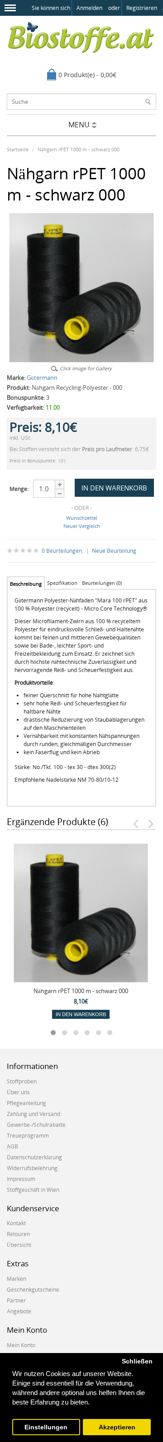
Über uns (18, 1092)
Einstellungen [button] (45, 1427)
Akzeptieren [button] (117, 1427)
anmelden (89, 8)
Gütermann (42, 377)
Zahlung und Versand (33, 1114)
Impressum (21, 1179)
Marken (16, 1279)
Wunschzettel (81, 517)
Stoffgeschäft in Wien (33, 1190)
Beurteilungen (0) (102, 582)
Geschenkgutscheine (33, 1289)
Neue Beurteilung (114, 551)
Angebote (19, 1311)
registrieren (141, 8)
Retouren (18, 1234)
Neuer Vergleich (81, 526)
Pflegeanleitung (26, 1103)
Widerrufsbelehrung (32, 1168)
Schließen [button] (137, 1361)
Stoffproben (22, 1081)
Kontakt (16, 1223)
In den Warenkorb (81, 1014)
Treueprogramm (28, 1135)
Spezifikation (62, 582)
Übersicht (19, 1245)
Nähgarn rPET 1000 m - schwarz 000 (79, 149)
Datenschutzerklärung (34, 1157)
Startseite (18, 149)
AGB (12, 1146)
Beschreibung (26, 583)
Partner (16, 1300)
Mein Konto (21, 1345)
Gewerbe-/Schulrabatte (36, 1125)
